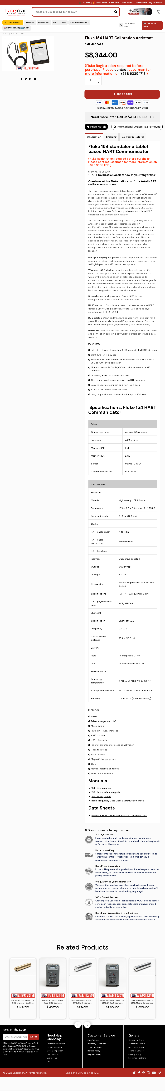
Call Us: (82, 563)
